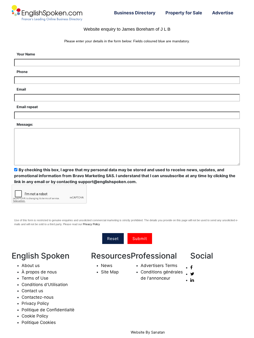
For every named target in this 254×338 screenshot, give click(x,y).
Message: (25, 124)
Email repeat (27, 107)
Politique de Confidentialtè (48, 309)
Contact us (32, 290)
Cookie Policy (35, 316)
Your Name (26, 54)
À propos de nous (39, 271)
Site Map (110, 271)
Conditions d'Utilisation (45, 284)
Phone (22, 72)
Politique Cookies (39, 322)
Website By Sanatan (148, 332)
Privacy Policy (91, 224)
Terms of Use (35, 278)
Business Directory (137, 12)
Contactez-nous (38, 297)
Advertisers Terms (159, 265)
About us (31, 265)
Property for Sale (183, 12)
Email (21, 89)
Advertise (222, 12)
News (106, 265)
